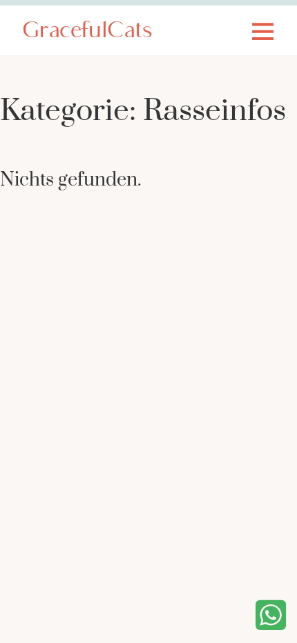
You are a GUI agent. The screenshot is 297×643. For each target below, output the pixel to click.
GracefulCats (87, 32)
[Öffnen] (263, 31)
